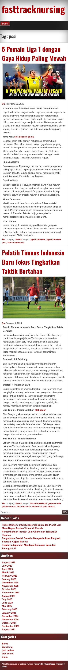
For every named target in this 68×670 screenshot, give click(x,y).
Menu (5, 23)
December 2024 (10, 616)
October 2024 (9, 623)
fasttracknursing (33, 9)
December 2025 (10, 582)
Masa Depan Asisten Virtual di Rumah (22, 528)
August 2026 (8, 562)
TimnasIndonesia (15, 242)
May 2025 (7, 606)
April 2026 (7, 569)
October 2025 (9, 589)
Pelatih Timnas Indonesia (29, 506)
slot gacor (40, 410)
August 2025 (8, 596)
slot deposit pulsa (24, 136)
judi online (8, 650)
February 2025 (9, 609)
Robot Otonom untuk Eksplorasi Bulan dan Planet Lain (31, 525)
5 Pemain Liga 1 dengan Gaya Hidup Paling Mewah (34, 53)
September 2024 (10, 626)
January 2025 (9, 613)
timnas (51, 506)
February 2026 (9, 575)
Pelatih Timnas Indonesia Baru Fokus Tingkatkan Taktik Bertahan (33, 262)
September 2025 (10, 592)
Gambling (7, 647)
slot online (7, 653)
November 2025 (10, 586)
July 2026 (7, 566)
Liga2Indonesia (53, 239)
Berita (19, 239)
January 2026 (9, 579)
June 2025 (7, 602)
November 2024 (10, 619)
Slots (4, 657)
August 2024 (8, 629)
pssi (4, 242)
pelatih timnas (9, 506)
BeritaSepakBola (38, 503)
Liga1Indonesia (37, 239)
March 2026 (8, 572)
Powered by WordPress (44, 664)
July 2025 (7, 599)
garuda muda (54, 503)
